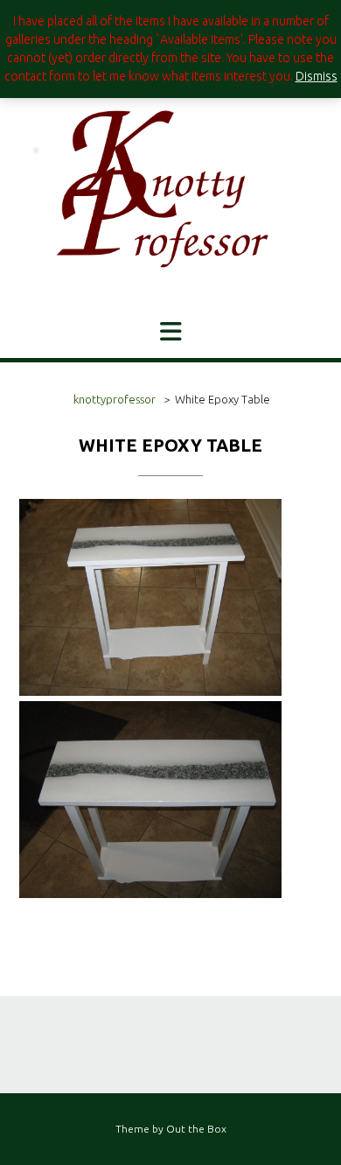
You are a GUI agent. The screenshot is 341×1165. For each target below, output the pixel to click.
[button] (170, 331)
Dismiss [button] (317, 76)
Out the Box (196, 1128)
